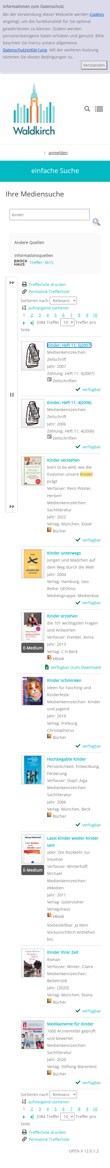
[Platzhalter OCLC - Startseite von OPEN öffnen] (33, 108)
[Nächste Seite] (24, 322)
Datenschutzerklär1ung (25, 50)
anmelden (58, 152)
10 (95, 315)
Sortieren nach (35, 300)
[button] (96, 222)
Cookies (97, 14)
